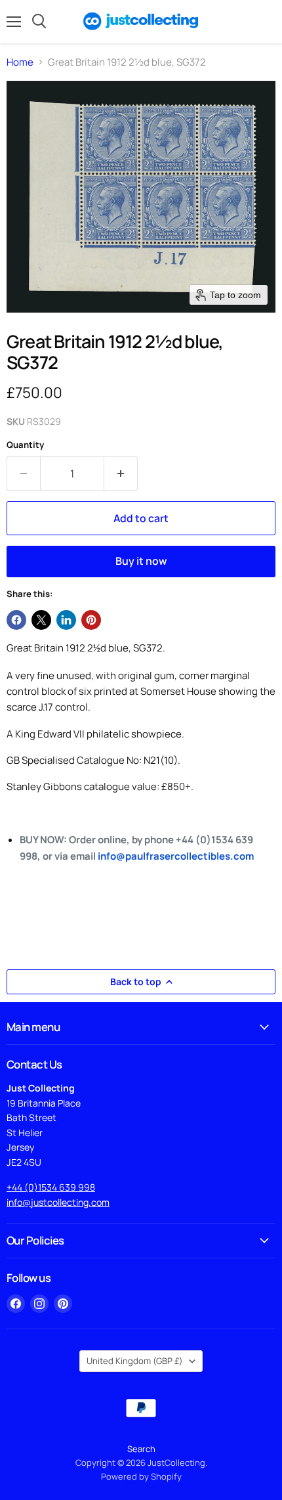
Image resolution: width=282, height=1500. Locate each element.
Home (20, 62)
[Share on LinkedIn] (66, 620)
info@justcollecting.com (58, 1202)
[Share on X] (41, 620)
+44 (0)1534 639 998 (51, 1187)
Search (141, 1449)
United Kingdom (135, 1361)
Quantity (25, 445)
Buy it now (141, 561)
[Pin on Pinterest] (91, 620)
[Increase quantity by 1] (121, 473)
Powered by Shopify (141, 1476)
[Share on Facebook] (16, 620)
